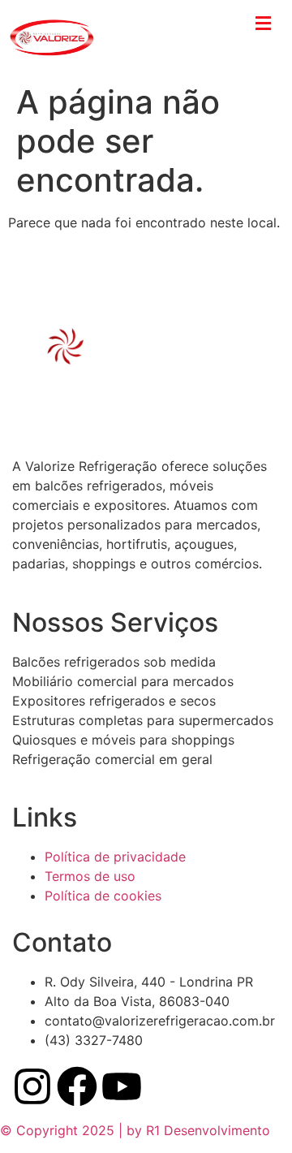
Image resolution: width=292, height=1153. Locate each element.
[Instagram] (32, 1086)
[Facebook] (77, 1086)
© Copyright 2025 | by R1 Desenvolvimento (135, 1130)
